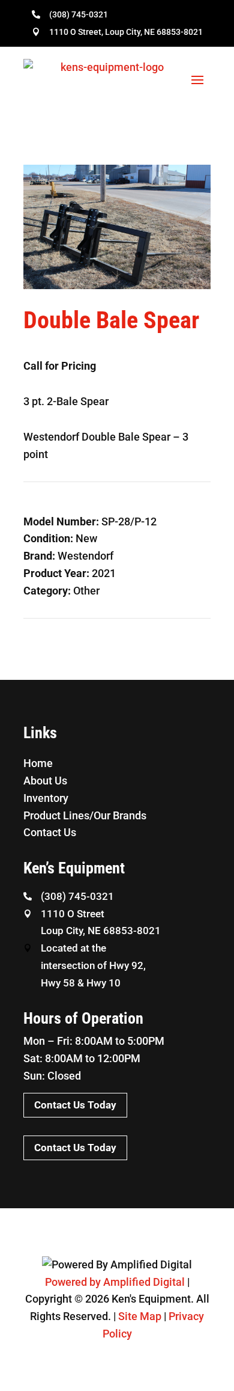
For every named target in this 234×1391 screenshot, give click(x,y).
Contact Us (49, 832)
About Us (45, 780)
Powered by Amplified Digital (115, 1282)
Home (38, 763)
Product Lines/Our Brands (84, 815)
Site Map (139, 1316)
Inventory (45, 798)
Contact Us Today (75, 1105)
